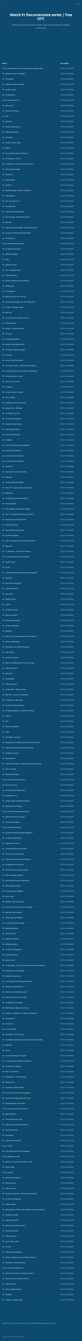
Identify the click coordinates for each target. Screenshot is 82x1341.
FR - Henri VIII (7, 312)
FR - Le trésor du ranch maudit (12, 392)
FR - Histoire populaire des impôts (13, 1103)
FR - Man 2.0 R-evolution (10, 1071)
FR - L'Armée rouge (8, 562)
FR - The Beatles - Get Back (11, 737)
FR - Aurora (6, 1050)
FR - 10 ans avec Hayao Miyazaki (13, 212)
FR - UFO (5, 721)
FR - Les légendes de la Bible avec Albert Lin (17, 1061)
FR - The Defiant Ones (9, 275)
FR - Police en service (9, 323)
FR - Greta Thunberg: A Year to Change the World (18, 541)
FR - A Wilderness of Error (11, 843)
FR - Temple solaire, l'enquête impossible (16, 801)
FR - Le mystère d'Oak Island (11, 838)
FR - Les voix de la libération (11, 1199)
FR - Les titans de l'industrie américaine (15, 811)
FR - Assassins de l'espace (11, 822)
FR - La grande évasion (10, 955)
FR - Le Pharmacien (8, 95)
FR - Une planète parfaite (10, 339)
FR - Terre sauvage (8, 397)
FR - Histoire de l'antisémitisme (12, 987)
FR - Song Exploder (8, 196)
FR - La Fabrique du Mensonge (12, 700)
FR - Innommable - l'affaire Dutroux (14, 689)
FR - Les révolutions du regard (12, 1002)
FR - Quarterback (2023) (10, 1220)
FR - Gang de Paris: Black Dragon (13, 530)
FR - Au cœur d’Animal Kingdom (13, 461)
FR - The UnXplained (9, 504)
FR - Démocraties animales (11, 886)
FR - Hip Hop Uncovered (10, 657)
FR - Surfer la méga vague (11, 642)
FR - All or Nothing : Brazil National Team (16, 217)
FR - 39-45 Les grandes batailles (13, 482)
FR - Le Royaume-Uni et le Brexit (13, 864)
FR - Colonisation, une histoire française (15, 647)
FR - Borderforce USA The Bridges (13, 74)
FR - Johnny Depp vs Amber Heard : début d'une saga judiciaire (23, 1210)
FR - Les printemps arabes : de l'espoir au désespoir (19, 371)
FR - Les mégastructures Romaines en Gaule (17, 981)
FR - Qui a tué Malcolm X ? (11, 100)
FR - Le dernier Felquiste (10, 535)
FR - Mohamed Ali (8, 1018)
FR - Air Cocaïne (7, 1172)
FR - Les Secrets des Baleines (12, 419)
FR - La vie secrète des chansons (13, 456)
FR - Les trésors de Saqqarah (12, 949)
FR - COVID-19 (7, 185)
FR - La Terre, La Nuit (9, 90)
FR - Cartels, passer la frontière (12, 360)
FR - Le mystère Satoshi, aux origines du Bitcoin (18, 711)
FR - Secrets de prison (9, 785)
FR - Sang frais (7, 121)
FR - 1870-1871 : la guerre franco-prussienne (17, 488)
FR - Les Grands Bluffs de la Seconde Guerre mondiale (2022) (22, 68)
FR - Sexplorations (8, 679)
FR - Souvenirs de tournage (11, 143)
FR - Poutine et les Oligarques (12, 1252)
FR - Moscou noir (8, 105)
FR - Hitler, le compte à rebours (12, 875)
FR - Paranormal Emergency (11, 583)
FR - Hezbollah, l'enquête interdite (13, 1263)
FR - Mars (5, 116)
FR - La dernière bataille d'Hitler (13, 1087)
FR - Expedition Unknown (10, 939)
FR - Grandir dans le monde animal (14, 519)
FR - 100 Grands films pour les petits (14, 849)
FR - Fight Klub (7, 578)
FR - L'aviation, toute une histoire (13, 902)
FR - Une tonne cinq (9, 1188)
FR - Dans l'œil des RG (9, 684)
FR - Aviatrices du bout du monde (13, 1225)
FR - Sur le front (7, 1024)
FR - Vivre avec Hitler (9, 933)
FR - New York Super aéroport (12, 912)
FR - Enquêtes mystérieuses (11, 976)
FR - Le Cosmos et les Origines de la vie (15, 318)
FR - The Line (6, 716)
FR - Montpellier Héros (9, 668)
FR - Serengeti (7, 477)
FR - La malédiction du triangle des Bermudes (17, 164)
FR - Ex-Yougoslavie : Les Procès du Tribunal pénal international (23, 965)
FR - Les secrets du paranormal (12, 1268)
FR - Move (5, 259)
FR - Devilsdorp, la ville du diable (13, 971)
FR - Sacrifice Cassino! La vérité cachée (15, 870)
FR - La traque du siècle (10, 610)
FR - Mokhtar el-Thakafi (10, 254)
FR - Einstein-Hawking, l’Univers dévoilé (15, 281)
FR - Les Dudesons (8, 238)
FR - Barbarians (7, 174)
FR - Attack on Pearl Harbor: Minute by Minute (17, 748)
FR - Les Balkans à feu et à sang (13, 1034)
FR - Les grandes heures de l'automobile (15, 557)
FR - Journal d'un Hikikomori (11, 450)
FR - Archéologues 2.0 (9, 795)
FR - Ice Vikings (7, 387)
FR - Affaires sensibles (9, 615)
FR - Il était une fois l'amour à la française (16, 859)
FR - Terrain (6, 604)
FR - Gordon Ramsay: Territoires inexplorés (16, 190)
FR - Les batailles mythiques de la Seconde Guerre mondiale (22, 1040)
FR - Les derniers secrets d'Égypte (13, 350)
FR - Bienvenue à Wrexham (11, 1178)
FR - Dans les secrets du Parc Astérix (14, 997)
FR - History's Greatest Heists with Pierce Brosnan (19, 1257)
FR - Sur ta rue (7, 334)
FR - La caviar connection (10, 626)
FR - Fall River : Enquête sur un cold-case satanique (19, 1013)
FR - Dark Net (6, 222)
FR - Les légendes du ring (11, 1156)
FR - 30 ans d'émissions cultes (12, 1119)
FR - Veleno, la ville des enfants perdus (15, 1125)
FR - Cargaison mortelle (10, 1215)
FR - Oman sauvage (8, 1204)
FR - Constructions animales (11, 1141)
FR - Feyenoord (7, 546)
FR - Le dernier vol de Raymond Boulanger (16, 233)
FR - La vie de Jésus (8, 291)
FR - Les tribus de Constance (11, 827)
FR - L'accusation (7, 1135)
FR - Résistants (7, 1045)
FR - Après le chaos (8, 960)
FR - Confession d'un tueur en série (14, 403)
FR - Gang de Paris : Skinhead (12, 408)
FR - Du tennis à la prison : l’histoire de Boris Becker (19, 1194)
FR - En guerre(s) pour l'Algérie (12, 891)
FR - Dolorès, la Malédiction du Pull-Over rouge (18, 663)
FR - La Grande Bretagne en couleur (14, 1056)
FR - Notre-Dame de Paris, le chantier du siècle (18, 1273)
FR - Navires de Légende (10, 726)
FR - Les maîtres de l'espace (11, 1066)
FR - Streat (5, 732)
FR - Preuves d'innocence (10, 111)
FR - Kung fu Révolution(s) (11, 620)
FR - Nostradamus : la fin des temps (14, 1077)
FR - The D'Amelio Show (10, 588)
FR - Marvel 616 (7, 466)
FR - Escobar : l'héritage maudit (12, 307)
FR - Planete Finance (9, 1183)
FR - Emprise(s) (7, 673)
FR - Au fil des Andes (9, 1029)
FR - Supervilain (7, 594)
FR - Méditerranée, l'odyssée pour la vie (15, 1008)
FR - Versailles (7, 1294)
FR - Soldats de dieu (9, 599)
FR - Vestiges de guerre (10, 944)
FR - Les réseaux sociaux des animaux (15, 498)
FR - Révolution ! (7, 493)
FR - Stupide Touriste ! (9, 265)
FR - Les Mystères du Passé (11, 249)
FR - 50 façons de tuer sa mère (12, 376)
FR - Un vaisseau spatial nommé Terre (15, 1109)
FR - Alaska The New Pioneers (12, 424)
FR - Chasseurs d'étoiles (10, 525)
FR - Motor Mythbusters (10, 928)
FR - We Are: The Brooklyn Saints (13, 344)
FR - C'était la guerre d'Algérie (12, 918)
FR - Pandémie (7, 440)
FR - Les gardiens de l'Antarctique (13, 790)
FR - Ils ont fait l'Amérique (11, 435)
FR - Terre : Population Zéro (11, 270)
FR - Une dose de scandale (11, 169)
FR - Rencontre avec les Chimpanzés (14, 472)
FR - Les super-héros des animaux (13, 780)
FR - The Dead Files (8, 206)
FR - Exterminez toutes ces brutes (13, 817)
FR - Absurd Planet (8, 180)
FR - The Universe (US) (9, 1130)
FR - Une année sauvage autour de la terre (16, 1098)
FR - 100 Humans (8, 79)
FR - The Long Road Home (11, 429)
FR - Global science (8, 1082)
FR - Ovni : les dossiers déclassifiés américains (17, 514)
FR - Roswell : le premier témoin (13, 328)
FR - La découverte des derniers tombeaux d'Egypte (19, 573)
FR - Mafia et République (10, 132)
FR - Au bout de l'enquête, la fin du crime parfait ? (19, 302)
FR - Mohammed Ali (9, 758)
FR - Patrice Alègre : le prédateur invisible (16, 509)
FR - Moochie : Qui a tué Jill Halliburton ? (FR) (17, 1162)
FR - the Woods (7, 137)
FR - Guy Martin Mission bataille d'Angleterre (17, 833)
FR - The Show (7, 355)
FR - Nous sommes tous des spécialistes (15, 880)
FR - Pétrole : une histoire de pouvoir (14, 992)
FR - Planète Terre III (9, 1284)
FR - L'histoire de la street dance (13, 854)
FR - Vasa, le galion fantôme (11, 1289)
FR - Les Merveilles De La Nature (13, 243)
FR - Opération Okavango (10, 774)
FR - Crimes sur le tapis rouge (12, 1300)
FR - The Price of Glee (9, 1236)
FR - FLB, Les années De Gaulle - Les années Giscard (19, 228)
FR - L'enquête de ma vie (10, 753)
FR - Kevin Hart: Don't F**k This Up (14, 297)
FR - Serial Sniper (8, 896)
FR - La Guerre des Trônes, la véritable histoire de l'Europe (21, 764)
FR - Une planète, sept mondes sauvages (16, 1151)
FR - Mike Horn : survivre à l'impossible (15, 695)
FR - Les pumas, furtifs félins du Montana (16, 1093)
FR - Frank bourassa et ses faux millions (15, 1279)
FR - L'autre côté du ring (10, 1241)
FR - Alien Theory (8, 652)
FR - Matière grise (8, 286)
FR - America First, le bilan (11, 381)
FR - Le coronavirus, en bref (11, 159)
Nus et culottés (7, 1146)
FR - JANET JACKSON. (9, 1114)
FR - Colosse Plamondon (10, 1231)
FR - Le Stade (6, 1247)
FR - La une (6, 567)
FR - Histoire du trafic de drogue (13, 84)
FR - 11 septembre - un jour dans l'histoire (16, 551)
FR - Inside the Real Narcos (11, 127)
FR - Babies (6, 148)
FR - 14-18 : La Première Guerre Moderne (16, 445)
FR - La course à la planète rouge (13, 923)
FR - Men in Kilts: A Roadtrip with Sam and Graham (19, 636)
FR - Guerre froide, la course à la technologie (17, 907)
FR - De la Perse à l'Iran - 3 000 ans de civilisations (19, 366)
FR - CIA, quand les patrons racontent (15, 153)
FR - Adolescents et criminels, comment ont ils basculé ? (21, 742)
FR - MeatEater (7, 631)
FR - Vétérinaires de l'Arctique (12, 806)
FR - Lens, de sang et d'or (10, 201)
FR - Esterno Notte (8, 1167)
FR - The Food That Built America (13, 705)
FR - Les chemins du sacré (11, 413)
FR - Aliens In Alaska (9, 769)
